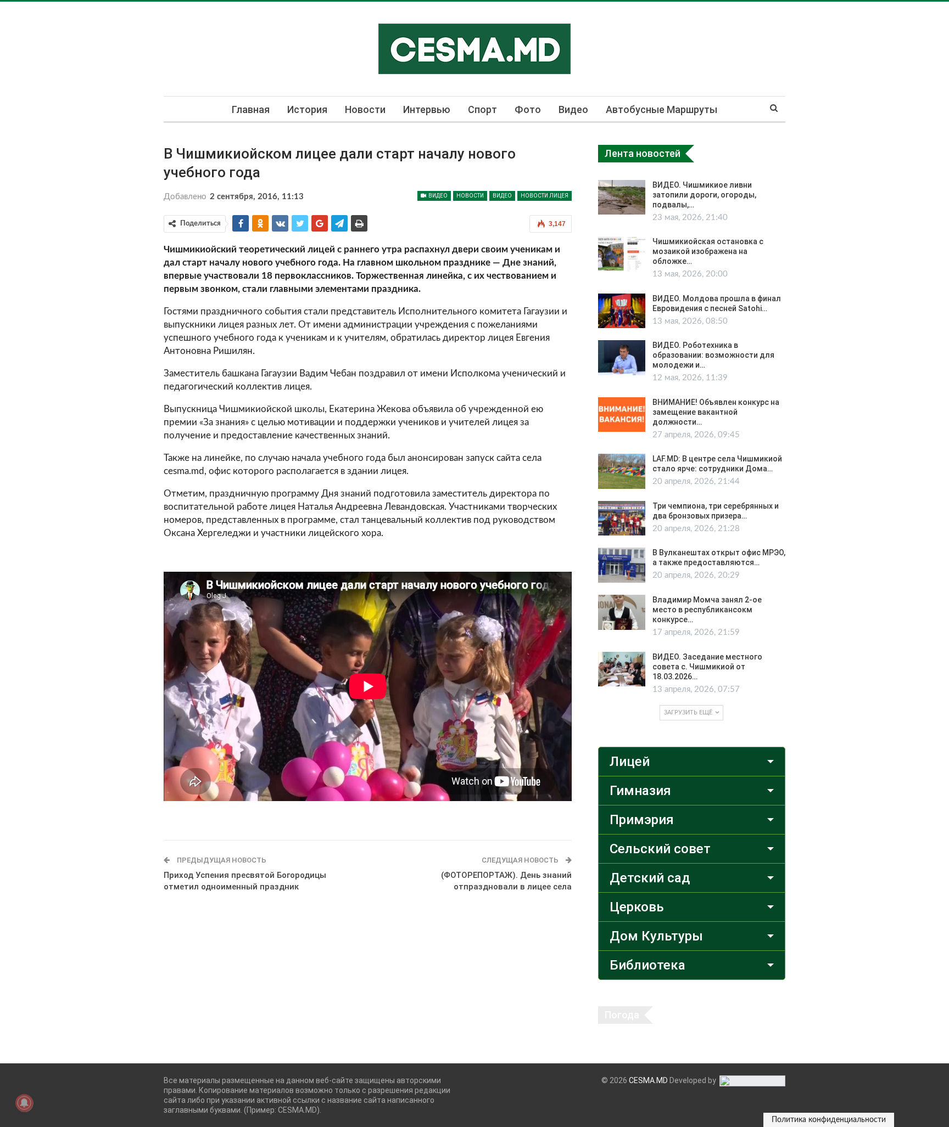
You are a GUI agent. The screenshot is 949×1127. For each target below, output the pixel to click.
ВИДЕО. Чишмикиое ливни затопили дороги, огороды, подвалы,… (704, 195)
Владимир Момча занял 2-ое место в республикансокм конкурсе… (707, 609)
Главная (251, 109)
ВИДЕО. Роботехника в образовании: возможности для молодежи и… (713, 355)
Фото (528, 109)
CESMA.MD (648, 1080)
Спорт (482, 109)
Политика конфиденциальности (829, 1120)
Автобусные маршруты (661, 109)
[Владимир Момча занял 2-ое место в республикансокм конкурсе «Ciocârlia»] (621, 612)
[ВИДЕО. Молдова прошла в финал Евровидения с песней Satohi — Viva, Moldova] (621, 311)
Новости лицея (544, 196)
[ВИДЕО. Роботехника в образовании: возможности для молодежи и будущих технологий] (621, 357)
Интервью (426, 109)
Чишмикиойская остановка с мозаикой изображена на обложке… (707, 251)
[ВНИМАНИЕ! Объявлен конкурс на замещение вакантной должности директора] (621, 414)
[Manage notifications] (24, 1103)
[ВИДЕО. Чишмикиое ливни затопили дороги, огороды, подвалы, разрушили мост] (621, 197)
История (307, 109)
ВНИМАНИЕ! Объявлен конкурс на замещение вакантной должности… (715, 412)
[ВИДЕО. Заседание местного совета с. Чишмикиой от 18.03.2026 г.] (621, 669)
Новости (365, 109)
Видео (573, 109)
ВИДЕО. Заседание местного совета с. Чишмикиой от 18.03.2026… (707, 666)
